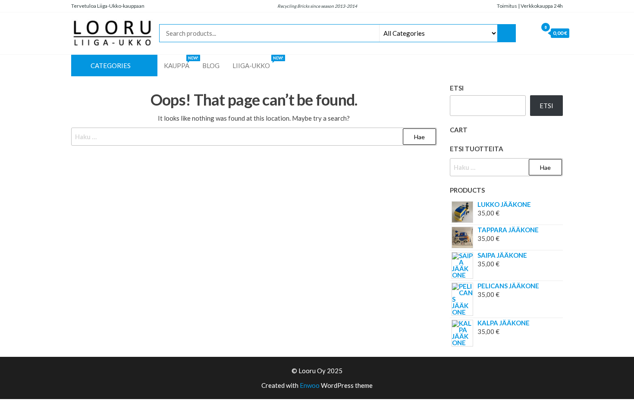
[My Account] (528, 33)
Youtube (536, 65)
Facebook (498, 65)
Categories (111, 65)
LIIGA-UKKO (256, 62)
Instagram (511, 65)
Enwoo (310, 385)
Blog (211, 65)
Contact (562, 65)
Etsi (457, 88)
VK (549, 65)
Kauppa (180, 62)
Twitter (524, 65)
